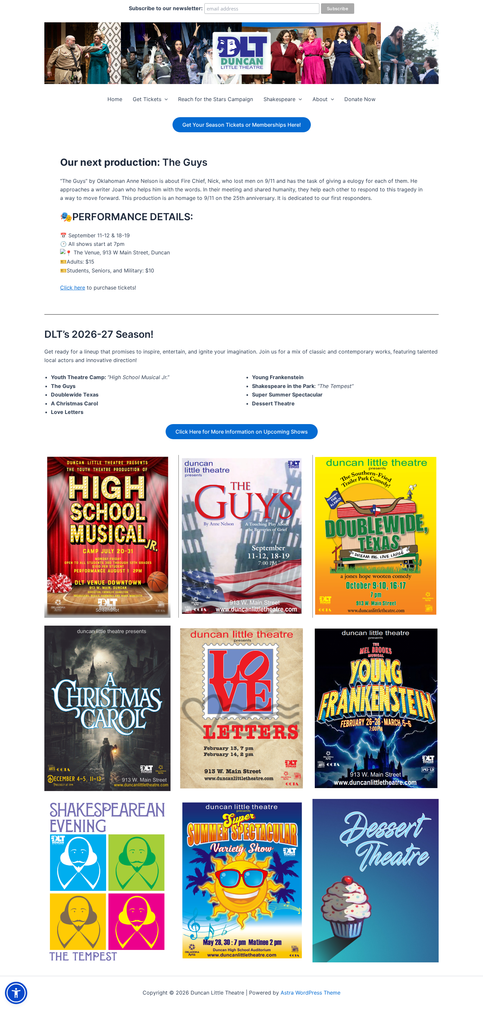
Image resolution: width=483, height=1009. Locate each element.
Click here (72, 287)
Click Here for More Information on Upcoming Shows (241, 431)
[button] (164, 99)
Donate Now (360, 99)
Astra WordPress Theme (310, 992)
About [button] (320, 99)
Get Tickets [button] (147, 99)
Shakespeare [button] (279, 99)
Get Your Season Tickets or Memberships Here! (241, 124)
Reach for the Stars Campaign (215, 99)
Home (114, 99)
